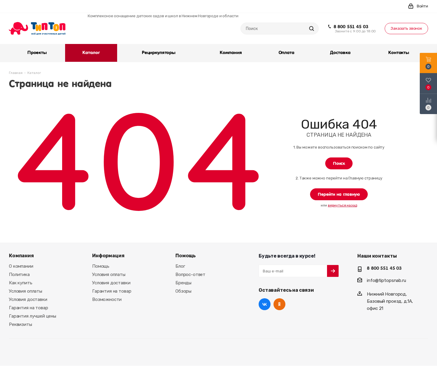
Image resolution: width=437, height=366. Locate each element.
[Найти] (311, 28)
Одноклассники (279, 304)
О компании (21, 266)
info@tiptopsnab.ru (386, 280)
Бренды (183, 282)
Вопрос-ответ (190, 274)
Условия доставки (28, 299)
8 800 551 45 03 (351, 26)
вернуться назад (342, 205)
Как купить (20, 282)
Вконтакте (265, 304)
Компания (21, 255)
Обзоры (183, 291)
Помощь (100, 266)
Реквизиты (20, 324)
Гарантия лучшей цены (32, 316)
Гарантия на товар (28, 307)
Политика (19, 274)
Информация (108, 255)
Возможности (107, 299)
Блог (180, 266)
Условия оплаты (25, 291)
